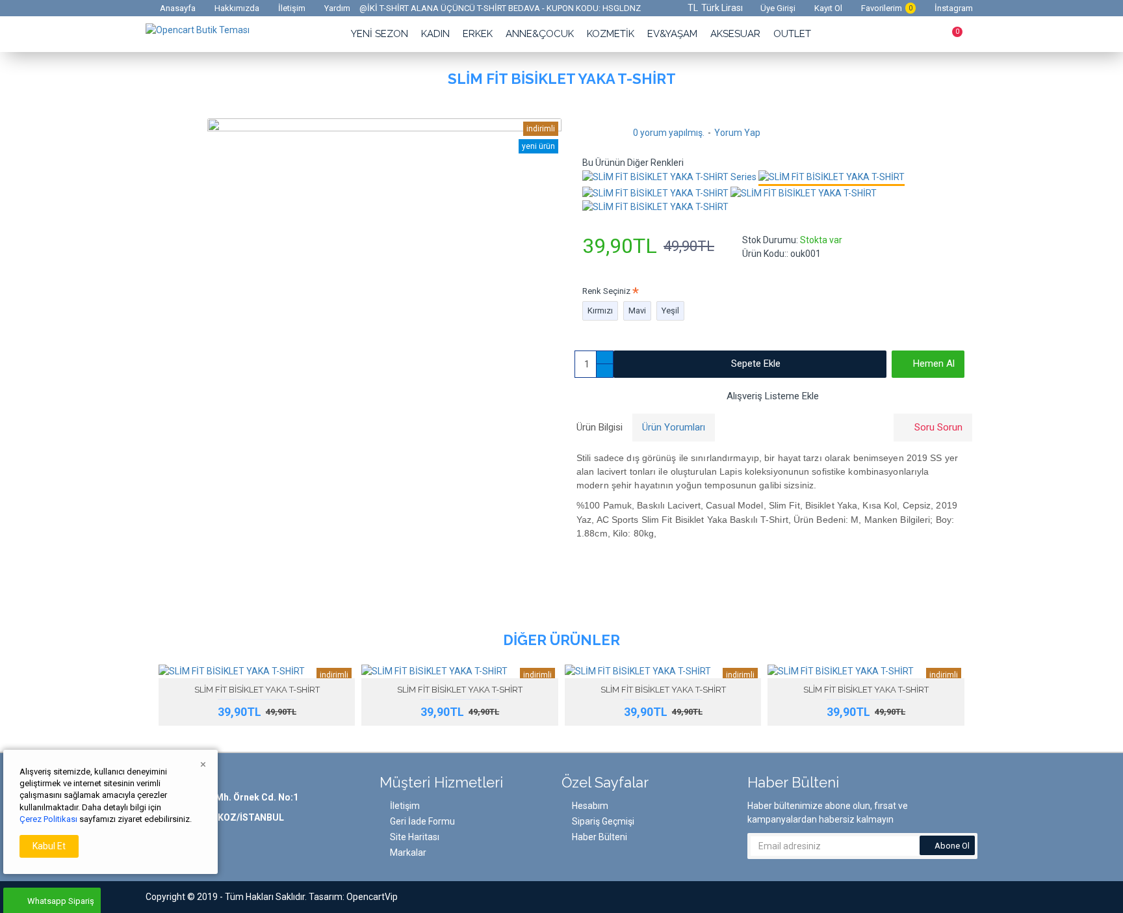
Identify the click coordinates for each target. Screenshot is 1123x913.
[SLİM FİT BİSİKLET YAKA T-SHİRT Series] (669, 177)
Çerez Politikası (48, 819)
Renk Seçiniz (606, 291)
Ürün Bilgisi (599, 427)
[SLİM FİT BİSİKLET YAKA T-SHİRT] (831, 178)
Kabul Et (49, 846)
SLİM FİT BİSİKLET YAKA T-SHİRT (257, 690)
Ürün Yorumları (673, 427)
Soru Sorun (938, 427)
